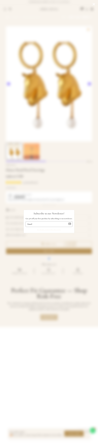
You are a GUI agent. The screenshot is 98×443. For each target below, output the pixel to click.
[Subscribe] (69, 224)
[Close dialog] (94, 4)
